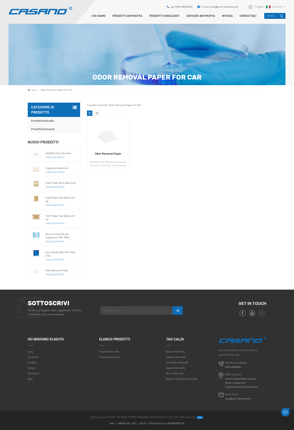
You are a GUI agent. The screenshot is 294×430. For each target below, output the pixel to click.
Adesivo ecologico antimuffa (181, 378)
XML (112, 423)
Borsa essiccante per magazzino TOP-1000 (57, 236)
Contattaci (248, 16)
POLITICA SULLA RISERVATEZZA (166, 423)
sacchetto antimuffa (177, 362)
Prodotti (32, 362)
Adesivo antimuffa (176, 357)
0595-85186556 (233, 367)
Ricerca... (272, 16)
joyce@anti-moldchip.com (238, 398)
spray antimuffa (174, 373)
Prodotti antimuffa (127, 16)
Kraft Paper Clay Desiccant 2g (60, 217)
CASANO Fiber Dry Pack (58, 153)
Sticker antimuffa (175, 351)
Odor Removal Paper (108, 153)
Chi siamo (98, 16)
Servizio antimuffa (200, 16)
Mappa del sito (127, 423)
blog (30, 378)
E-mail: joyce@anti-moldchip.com (220, 6)
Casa (34, 89)
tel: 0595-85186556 (182, 6)
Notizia (227, 16)
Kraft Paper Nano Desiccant (61, 182)
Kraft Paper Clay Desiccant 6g (60, 199)
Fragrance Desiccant (57, 168)
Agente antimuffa (175, 367)
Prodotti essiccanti (164, 16)
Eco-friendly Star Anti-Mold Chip (60, 254)
